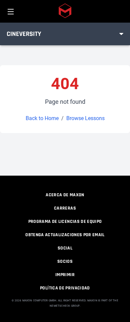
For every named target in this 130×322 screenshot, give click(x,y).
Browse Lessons (85, 118)
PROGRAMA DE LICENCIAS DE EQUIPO (65, 222)
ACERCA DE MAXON (65, 195)
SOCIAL (65, 248)
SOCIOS (65, 261)
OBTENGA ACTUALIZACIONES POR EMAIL (65, 235)
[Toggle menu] (121, 34)
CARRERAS (65, 208)
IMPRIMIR (65, 275)
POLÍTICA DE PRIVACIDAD (65, 288)
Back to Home (42, 118)
